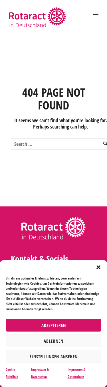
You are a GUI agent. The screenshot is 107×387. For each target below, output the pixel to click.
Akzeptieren (53, 325)
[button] (98, 267)
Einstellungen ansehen (54, 356)
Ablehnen (53, 341)
